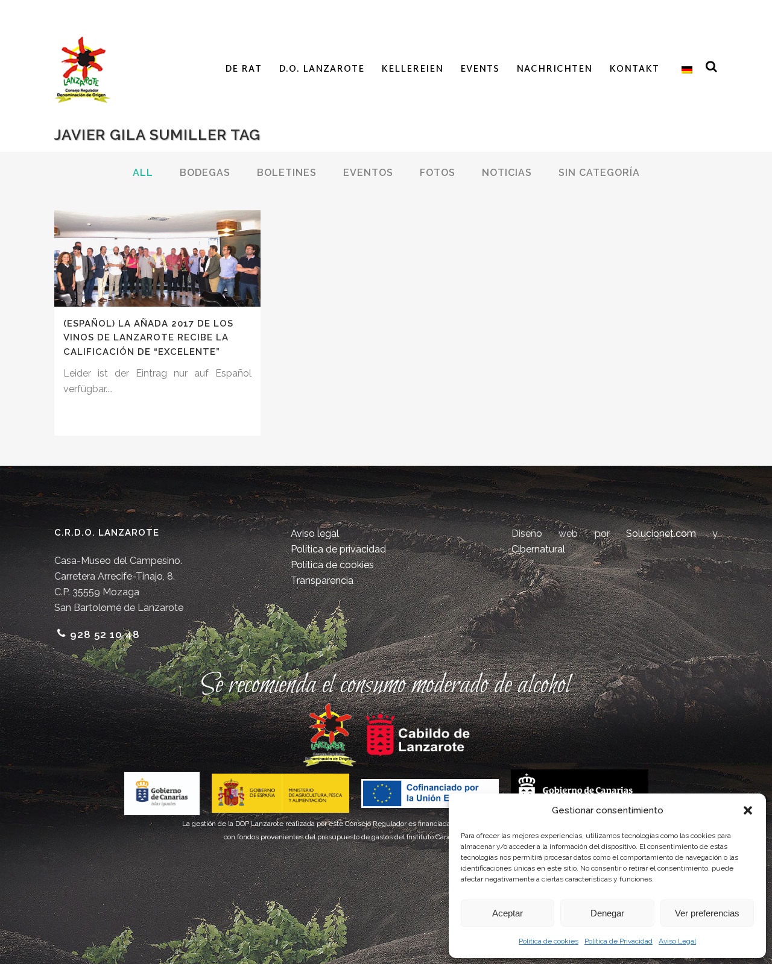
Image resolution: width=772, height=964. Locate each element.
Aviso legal (315, 533)
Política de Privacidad (618, 941)
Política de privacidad (338, 549)
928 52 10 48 (105, 634)
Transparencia (322, 580)
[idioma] (684, 70)
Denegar (607, 913)
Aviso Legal (677, 941)
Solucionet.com (661, 533)
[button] (748, 810)
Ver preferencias (707, 913)
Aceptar (507, 913)
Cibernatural (538, 549)
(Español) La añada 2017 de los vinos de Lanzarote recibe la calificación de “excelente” (148, 337)
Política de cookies (548, 941)
